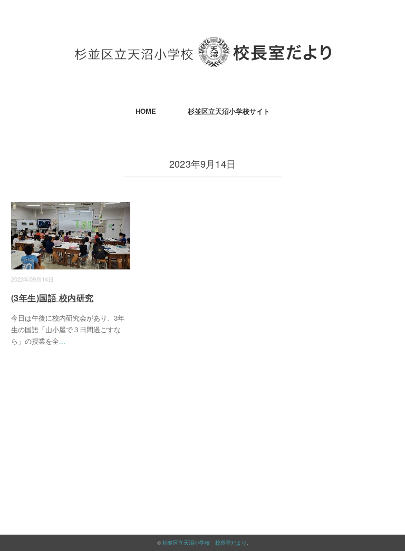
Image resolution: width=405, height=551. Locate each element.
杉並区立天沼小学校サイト (229, 111)
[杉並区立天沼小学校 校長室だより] (202, 44)
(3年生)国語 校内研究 (52, 298)
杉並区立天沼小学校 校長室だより (204, 542)
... (62, 341)
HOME (146, 111)
